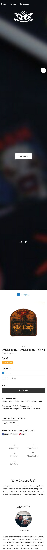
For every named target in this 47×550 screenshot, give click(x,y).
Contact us (24, 4)
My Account (14, 448)
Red (10, 378)
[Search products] (43, 70)
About (13, 4)
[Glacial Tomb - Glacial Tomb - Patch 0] (23, 323)
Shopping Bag (33, 456)
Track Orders (33, 448)
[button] (10, 422)
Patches (12, 353)
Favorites (14, 456)
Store (4, 353)
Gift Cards (14, 464)
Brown (7, 373)
